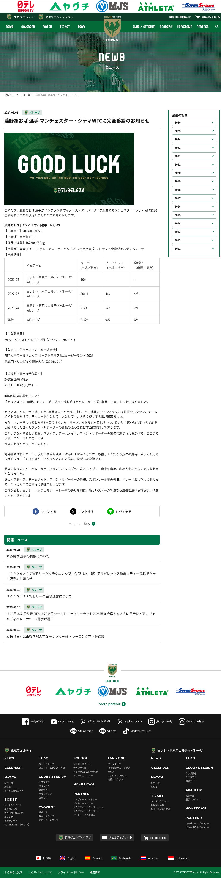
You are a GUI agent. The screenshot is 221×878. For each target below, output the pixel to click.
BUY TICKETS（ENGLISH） (17, 824)
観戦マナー (44, 790)
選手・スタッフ (46, 763)
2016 (178, 207)
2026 (178, 122)
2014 (178, 223)
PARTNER (203, 26)
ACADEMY (166, 26)
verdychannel (66, 721)
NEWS (10, 26)
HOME (7, 95)
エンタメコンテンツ (117, 775)
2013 (178, 232)
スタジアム (44, 786)
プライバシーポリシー (71, 872)
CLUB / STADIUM (144, 26)
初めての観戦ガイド (14, 790)
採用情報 (95, 872)
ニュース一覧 (23, 95)
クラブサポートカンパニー (86, 811)
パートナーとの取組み (84, 815)
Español (97, 858)
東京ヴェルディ (24, 17)
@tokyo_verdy (164, 721)
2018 (178, 190)
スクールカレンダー (83, 775)
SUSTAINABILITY (180, 16)
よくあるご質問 (13, 872)
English (71, 858)
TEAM (81, 26)
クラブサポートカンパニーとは (88, 807)
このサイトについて (40, 872)
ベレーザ (34, 112)
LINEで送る (123, 511)
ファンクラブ (114, 763)
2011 (178, 249)
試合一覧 (8, 782)
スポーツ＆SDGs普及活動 (85, 771)
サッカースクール (82, 763)
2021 (178, 164)
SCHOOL (80, 758)
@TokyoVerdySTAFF (99, 721)
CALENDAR (28, 26)
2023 (178, 148)
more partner (109, 704)
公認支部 (43, 797)
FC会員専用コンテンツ (119, 767)
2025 (178, 131)
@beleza (111, 731)
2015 (178, 215)
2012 (178, 240)
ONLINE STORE (211, 16)
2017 (178, 198)
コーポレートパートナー (85, 799)
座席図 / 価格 (10, 809)
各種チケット (10, 820)
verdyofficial (37, 721)
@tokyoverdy (85, 731)
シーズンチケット (13, 805)
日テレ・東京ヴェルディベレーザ (180, 750)
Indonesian (182, 858)
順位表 (7, 786)
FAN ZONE (116, 758)
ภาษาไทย (153, 858)
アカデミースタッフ (48, 820)
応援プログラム (115, 779)
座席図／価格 (157, 805)
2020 (178, 173)
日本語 (47, 858)
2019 (178, 181)
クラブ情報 (44, 782)
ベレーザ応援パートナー (197, 827)
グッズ (111, 771)
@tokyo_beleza (133, 721)
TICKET (65, 26)
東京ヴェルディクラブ (59, 17)
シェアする (48, 511)
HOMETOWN (184, 26)
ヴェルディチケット (120, 837)
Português (125, 858)
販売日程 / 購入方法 (13, 812)
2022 (178, 156)
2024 (178, 139)
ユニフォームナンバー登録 (52, 767)
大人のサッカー (80, 767)
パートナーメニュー (83, 803)
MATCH (47, 26)
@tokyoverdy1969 (141, 731)
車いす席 (8, 816)
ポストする (86, 511)
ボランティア (45, 793)
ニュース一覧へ (79, 524)
